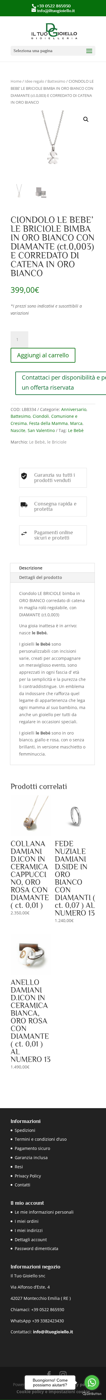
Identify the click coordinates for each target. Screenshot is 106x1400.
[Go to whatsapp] (92, 1382)
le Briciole (57, 442)
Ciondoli (41, 416)
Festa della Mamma (48, 423)
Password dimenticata (36, 1248)
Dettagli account (31, 1239)
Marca (76, 423)
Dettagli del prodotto (40, 577)
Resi (19, 1166)
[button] (86, 119)
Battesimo (56, 81)
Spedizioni (25, 1130)
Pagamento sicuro (32, 1148)
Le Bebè (76, 430)
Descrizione (30, 568)
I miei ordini (27, 1221)
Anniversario (73, 409)
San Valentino (41, 430)
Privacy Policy (28, 1176)
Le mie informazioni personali (44, 1212)
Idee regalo (34, 81)
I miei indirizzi (29, 1230)
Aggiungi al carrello (43, 355)
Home (16, 81)
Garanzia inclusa (31, 1157)
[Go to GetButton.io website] (91, 1394)
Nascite (18, 430)
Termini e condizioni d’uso (41, 1139)
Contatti (22, 1185)
